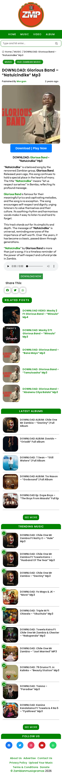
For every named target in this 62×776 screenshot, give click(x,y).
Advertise (29, 758)
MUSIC (24, 34)
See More (31, 517)
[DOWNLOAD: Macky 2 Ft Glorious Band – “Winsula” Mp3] (11, 342)
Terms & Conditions (25, 767)
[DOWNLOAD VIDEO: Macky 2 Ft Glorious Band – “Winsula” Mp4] (11, 322)
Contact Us (44, 758)
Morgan (21, 81)
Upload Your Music (41, 762)
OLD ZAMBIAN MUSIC (29, 61)
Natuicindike (23, 181)
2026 (48, 771)
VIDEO (37, 34)
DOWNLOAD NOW (31, 276)
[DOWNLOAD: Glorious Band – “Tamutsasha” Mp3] (11, 381)
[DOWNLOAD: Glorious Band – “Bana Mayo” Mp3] (11, 361)
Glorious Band (38, 157)
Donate (44, 767)
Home (8, 51)
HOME (12, 34)
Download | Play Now (31, 148)
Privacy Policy (18, 762)
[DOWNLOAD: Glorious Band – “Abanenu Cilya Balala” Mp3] (11, 401)
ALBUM (50, 34)
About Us (16, 758)
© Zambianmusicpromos (27, 771)
